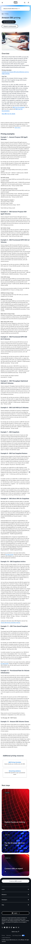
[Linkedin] (6, 927)
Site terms (8, 935)
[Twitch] (11, 927)
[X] (2, 927)
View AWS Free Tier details (8, 113)
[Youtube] (13, 927)
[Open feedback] (29, 472)
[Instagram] (9, 927)
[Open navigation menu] (2, 2)
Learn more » (18, 127)
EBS (3, 13)
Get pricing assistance (15, 771)
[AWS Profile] (28, 2)
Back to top (15, 931)
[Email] (18, 927)
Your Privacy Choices (17, 935)
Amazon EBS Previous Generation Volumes (10, 622)
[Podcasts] (16, 927)
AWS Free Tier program (19, 107)
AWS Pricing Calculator (15, 762)
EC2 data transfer (9, 554)
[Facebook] (4, 927)
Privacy (3, 935)
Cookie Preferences (6, 937)
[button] (11, 8)
